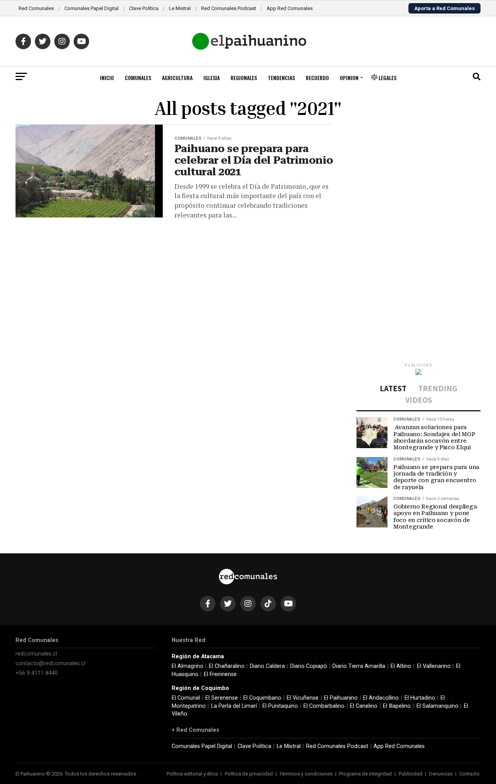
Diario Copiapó (308, 666)
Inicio (107, 78)
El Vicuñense (303, 698)
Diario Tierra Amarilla (358, 666)
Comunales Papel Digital (91, 8)
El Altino (401, 666)
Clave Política (143, 8)
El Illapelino (397, 706)
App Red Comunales (290, 8)
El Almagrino (187, 666)
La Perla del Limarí (234, 706)
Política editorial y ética (192, 774)
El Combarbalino (323, 706)
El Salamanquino (437, 706)
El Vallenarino (434, 666)
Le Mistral (180, 8)
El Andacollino (381, 698)
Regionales (244, 78)
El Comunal (186, 698)
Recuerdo (317, 78)
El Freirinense (220, 674)
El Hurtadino (420, 698)
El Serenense (221, 698)
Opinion (349, 78)
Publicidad (410, 774)
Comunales (138, 78)
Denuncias (441, 774)
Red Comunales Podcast (228, 8)
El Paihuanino (341, 698)
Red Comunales (36, 8)
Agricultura (177, 78)
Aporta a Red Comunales (444, 8)
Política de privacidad (249, 774)
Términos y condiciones (305, 774)
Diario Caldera (267, 666)
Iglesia (211, 78)
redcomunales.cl (36, 653)
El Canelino (363, 706)
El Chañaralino (227, 666)
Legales (386, 78)
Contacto (469, 774)
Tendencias (281, 78)
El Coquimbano (262, 698)
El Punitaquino (280, 706)
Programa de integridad (365, 774)
